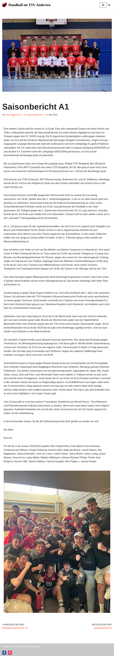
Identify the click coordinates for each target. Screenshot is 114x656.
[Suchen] (109, 5)
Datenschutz (22, 646)
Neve (12, 646)
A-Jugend (28, 115)
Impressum (35, 646)
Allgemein (38, 115)
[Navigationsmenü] (103, 4)
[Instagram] (10, 653)
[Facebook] (4, 653)
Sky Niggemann (13, 115)
